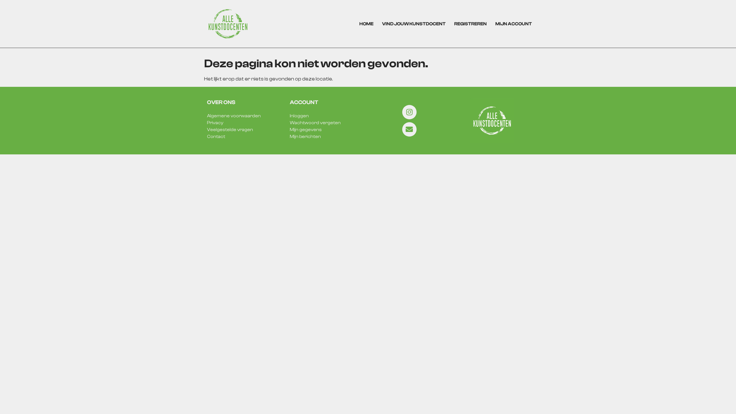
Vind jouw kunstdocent (414, 23)
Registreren (470, 23)
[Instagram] (409, 112)
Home (366, 23)
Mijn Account (513, 23)
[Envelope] (409, 129)
